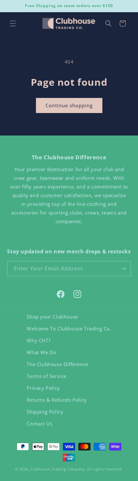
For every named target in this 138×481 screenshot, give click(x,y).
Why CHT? (38, 340)
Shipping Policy (45, 411)
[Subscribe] (123, 268)
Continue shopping (69, 105)
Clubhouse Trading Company (57, 469)
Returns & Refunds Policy (57, 400)
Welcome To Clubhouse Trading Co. (69, 328)
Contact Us (39, 423)
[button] (13, 23)
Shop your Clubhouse (52, 316)
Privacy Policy (43, 388)
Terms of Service (46, 376)
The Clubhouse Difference (57, 364)
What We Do (41, 352)
